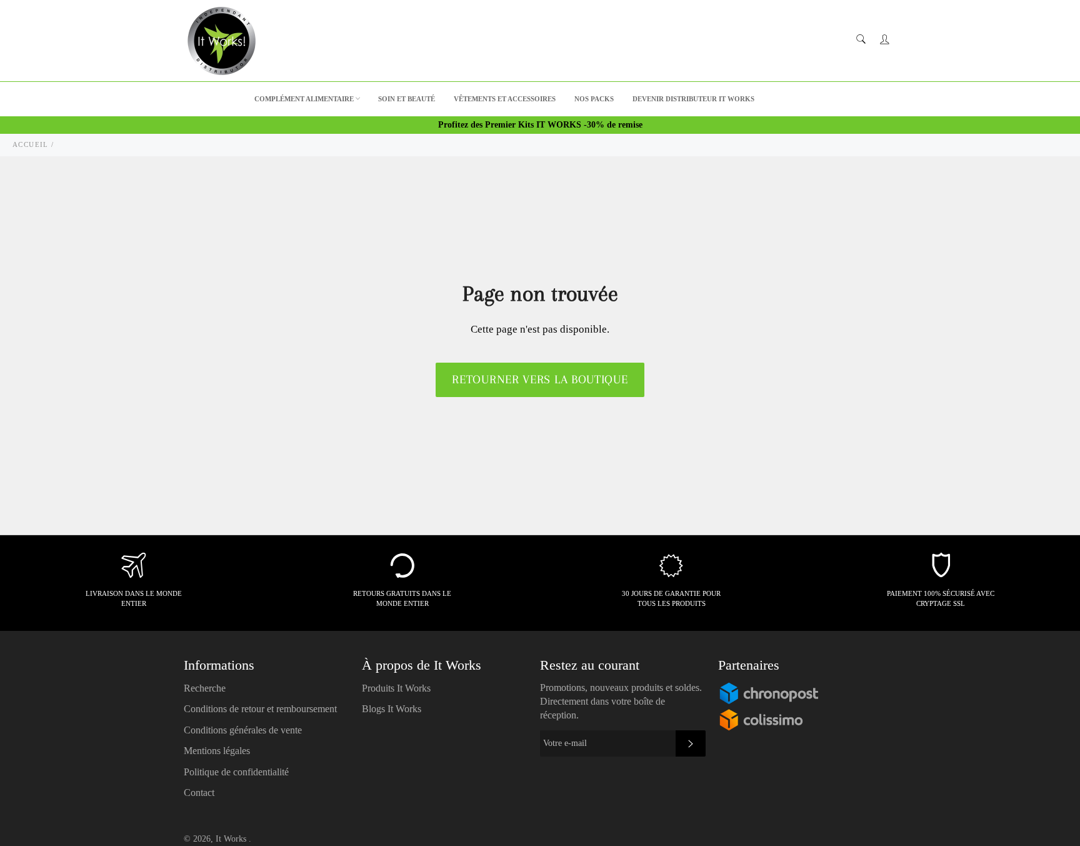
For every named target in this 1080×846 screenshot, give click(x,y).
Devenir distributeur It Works (693, 99)
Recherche (205, 688)
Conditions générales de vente (243, 730)
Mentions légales (217, 750)
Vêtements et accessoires (505, 99)
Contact (199, 792)
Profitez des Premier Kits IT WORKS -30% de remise (540, 124)
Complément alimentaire (304, 99)
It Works (232, 838)
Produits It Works (396, 688)
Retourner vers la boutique (540, 379)
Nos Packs (594, 99)
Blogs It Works (391, 708)
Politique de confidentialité (236, 772)
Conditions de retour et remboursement (260, 708)
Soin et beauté (406, 99)
